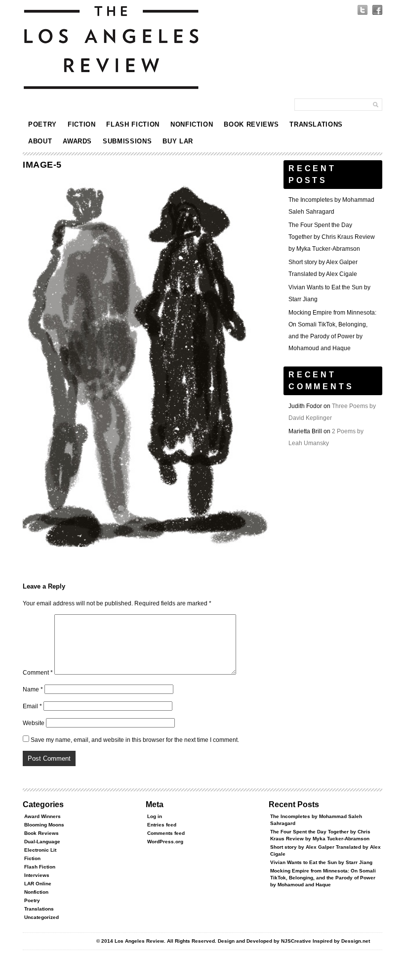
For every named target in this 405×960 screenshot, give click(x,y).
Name (33, 689)
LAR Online (37, 883)
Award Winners (42, 816)
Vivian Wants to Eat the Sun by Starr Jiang (321, 862)
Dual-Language (42, 841)
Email (32, 706)
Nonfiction (191, 124)
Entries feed (161, 824)
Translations (316, 124)
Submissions (127, 141)
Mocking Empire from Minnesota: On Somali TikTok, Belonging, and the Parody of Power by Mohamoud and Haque (323, 877)
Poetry (42, 124)
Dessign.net (355, 941)
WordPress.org (165, 841)
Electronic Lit (40, 850)
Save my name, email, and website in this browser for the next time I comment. (135, 739)
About (40, 141)
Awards (77, 141)
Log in (154, 816)
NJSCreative (296, 941)
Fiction (82, 124)
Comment (38, 672)
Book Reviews (251, 124)
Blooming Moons (44, 824)
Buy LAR (177, 141)
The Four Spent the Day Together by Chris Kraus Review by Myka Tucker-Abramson (331, 237)
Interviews (36, 875)
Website (33, 723)
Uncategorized (41, 917)
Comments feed (166, 833)
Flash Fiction (132, 124)
